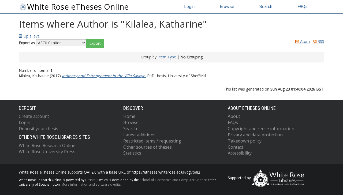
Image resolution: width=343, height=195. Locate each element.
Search (265, 6)
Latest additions (139, 135)
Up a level (31, 36)
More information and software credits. (91, 184)
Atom (304, 41)
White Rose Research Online (47, 145)
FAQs (302, 6)
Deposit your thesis (38, 129)
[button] (95, 43)
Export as (27, 42)
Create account (34, 116)
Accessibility (240, 153)
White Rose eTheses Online (78, 6)
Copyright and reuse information (261, 129)
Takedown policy (245, 141)
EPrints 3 (91, 180)
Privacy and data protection (255, 135)
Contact (235, 147)
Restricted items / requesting (152, 141)
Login (189, 6)
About (234, 116)
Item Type (167, 56)
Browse (227, 6)
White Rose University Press (47, 152)
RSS (320, 41)
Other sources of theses (147, 147)
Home (129, 116)
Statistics (132, 153)
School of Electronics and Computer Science (173, 180)
